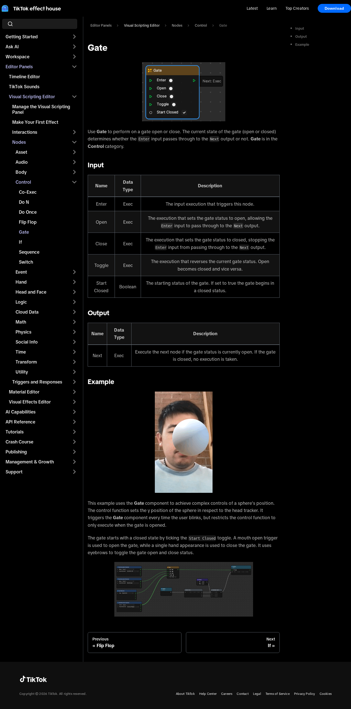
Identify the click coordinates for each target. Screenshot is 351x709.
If (20, 241)
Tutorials (15, 431)
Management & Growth (30, 461)
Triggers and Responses (37, 381)
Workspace (17, 56)
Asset (21, 152)
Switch (26, 261)
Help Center (208, 693)
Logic (21, 301)
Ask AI (12, 46)
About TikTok (185, 693)
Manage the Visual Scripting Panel (41, 109)
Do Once (28, 212)
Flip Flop (28, 221)
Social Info (27, 341)
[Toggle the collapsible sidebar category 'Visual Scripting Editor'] (74, 96)
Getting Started (22, 36)
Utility (22, 371)
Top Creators (297, 8)
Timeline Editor (24, 76)
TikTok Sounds (24, 86)
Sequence (29, 251)
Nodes (19, 142)
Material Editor (24, 391)
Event (21, 271)
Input (299, 28)
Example (302, 44)
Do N (24, 202)
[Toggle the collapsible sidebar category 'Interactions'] (74, 132)
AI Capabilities (21, 411)
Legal (257, 693)
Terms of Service (278, 693)
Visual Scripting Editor (32, 96)
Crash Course (19, 441)
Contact (242, 693)
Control (23, 182)
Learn (271, 8)
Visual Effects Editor (30, 401)
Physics (23, 331)
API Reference (20, 421)
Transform (26, 361)
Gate (24, 231)
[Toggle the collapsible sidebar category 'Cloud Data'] (74, 311)
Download (334, 8)
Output (301, 36)
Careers (226, 693)
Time (21, 351)
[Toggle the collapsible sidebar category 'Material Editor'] (74, 391)
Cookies (326, 693)
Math (21, 321)
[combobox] (41, 24)
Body (21, 172)
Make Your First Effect (35, 122)
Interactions (24, 132)
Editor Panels (19, 66)
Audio (22, 162)
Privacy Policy (304, 693)
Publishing (16, 451)
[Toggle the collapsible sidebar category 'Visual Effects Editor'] (74, 401)
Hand (21, 281)
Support (14, 471)
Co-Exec (28, 192)
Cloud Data (27, 311)
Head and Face (31, 291)
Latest (252, 8)
